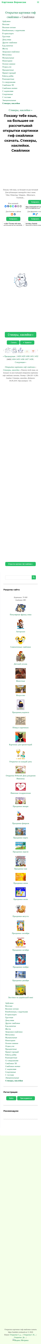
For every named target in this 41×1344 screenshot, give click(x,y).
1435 (18, 359)
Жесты (5, 49)
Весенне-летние (9, 27)
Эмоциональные (9, 100)
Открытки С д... (16, 1335)
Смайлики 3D (8, 85)
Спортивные (7, 94)
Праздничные (8, 70)
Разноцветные (8, 79)
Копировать (13, 219)
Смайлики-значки (9, 88)
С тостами (6, 97)
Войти (11, 1098)
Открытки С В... (29, 1335)
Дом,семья (6, 39)
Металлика (7, 55)
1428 (19, 356)
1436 (22, 359)
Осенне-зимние (8, 64)
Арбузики (6, 21)
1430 (28, 356)
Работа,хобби (7, 76)
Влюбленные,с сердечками (13, 30)
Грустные (6, 36)
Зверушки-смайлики (11, 52)
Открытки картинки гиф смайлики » (20, 564)
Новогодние (7, 61)
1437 (27, 359)
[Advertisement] (20, 169)
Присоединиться (26, 1098)
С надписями (7, 91)
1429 (23, 356)
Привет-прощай (9, 73)
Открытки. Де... (20, 1337)
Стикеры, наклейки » (20, 110)
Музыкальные (8, 58)
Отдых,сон (6, 67)
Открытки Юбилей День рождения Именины (20, 777)
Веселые (5, 24)
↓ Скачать (13, 342)
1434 (14, 359)
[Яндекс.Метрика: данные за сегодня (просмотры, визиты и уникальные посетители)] (20, 1340)
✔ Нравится (27, 342)
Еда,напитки (7, 46)
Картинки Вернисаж (14, 2)
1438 (31, 359)
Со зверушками (8, 82)
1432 (36, 356)
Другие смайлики (9, 42)
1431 (32, 356)
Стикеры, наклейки (11, 103)
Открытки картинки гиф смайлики (20, 367)
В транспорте (8, 33)
